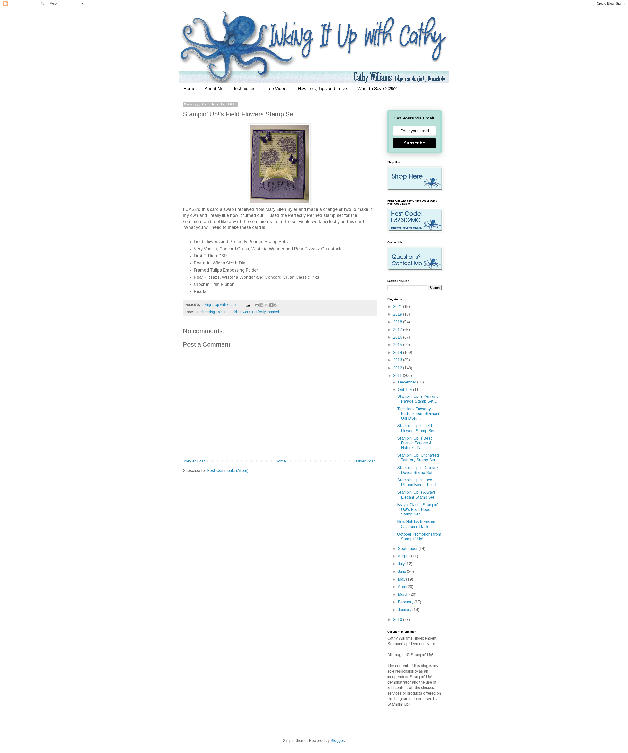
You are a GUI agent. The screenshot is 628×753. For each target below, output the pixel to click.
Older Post (365, 461)
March (403, 594)
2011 (398, 375)
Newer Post (194, 461)
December (407, 382)
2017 (398, 330)
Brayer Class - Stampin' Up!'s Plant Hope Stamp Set (417, 509)
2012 (398, 368)
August (404, 556)
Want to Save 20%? (377, 88)
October (405, 390)
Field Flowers (240, 312)
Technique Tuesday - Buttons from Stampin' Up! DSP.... (418, 413)
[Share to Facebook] (271, 305)
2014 (398, 352)
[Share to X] (266, 305)
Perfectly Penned (265, 312)
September (408, 548)
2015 (398, 345)
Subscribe (414, 143)
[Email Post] (247, 305)
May (402, 579)
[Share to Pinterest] (275, 305)
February (406, 602)
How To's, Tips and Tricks (323, 88)
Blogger (337, 741)
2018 (398, 322)
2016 (398, 337)
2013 (398, 360)
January (405, 610)
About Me (214, 88)
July (402, 564)
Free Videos (276, 88)
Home (189, 88)
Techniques (244, 88)
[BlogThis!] (261, 305)
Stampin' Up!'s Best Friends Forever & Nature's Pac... (414, 443)
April (402, 587)
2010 (398, 619)
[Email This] (257, 305)
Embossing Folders (212, 312)
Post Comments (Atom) (227, 470)
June (402, 571)
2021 (398, 306)
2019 (398, 314)
